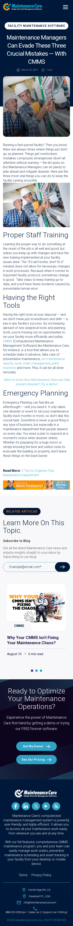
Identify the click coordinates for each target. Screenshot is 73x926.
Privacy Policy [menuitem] (41, 875)
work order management (32, 363)
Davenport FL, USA (39, 896)
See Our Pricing (33, 759)
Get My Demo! (33, 746)
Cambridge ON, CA (39, 889)
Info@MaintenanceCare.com (40, 902)
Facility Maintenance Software (36, 25)
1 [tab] (32, 670)
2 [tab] (36, 670)
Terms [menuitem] (23, 875)
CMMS (7, 341)
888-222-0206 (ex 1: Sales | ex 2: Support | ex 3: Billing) (36, 912)
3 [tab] (41, 670)
